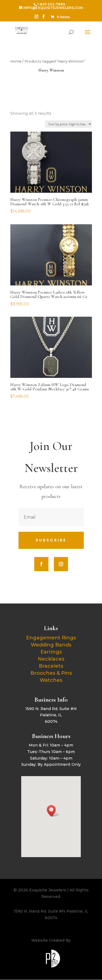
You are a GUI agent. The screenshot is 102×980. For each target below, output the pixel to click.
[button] (53, 811)
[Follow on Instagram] (61, 564)
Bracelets (51, 666)
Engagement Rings (51, 638)
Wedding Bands (51, 645)
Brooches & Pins (51, 673)
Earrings (51, 652)
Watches (51, 680)
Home (15, 61)
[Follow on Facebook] (41, 564)
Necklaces (51, 659)
